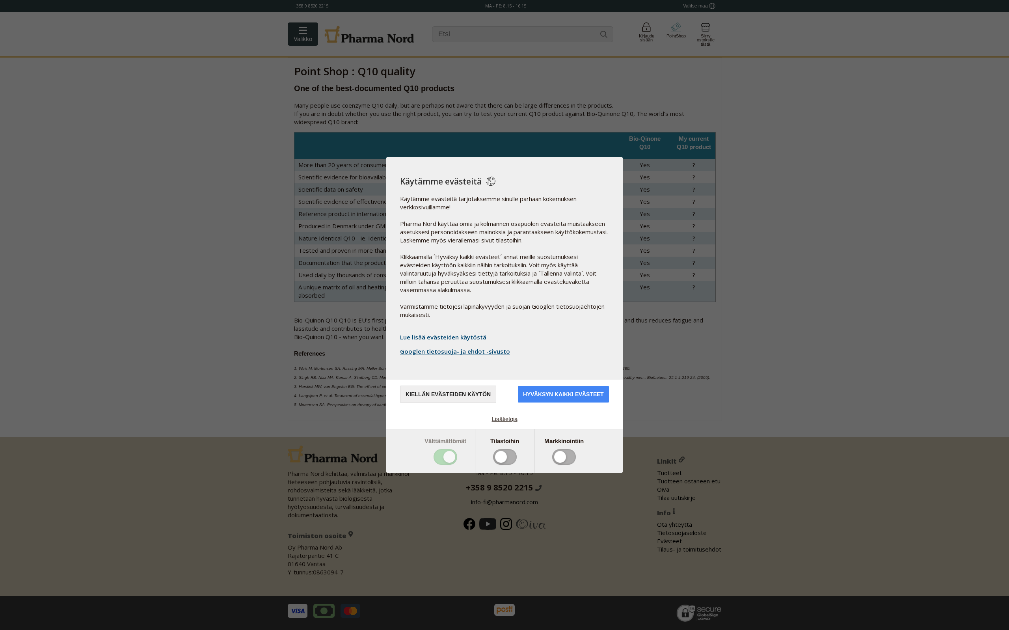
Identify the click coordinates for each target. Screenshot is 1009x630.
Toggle (445, 457)
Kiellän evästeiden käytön (448, 394)
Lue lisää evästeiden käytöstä (443, 337)
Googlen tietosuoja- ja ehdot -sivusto (455, 351)
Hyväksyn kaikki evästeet (563, 394)
